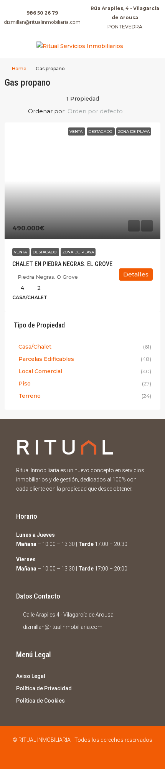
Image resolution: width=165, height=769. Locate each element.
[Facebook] (75, 755)
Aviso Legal (30, 676)
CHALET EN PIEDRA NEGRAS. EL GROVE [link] (62, 264)
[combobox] (101, 111)
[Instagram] (89, 755)
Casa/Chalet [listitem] (34, 346)
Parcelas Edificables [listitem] (46, 359)
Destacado (45, 252)
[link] (82, 181)
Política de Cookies (40, 701)
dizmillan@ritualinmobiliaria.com (42, 22)
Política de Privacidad (44, 688)
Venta (21, 252)
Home (19, 68)
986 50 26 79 (42, 13)
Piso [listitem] (24, 383)
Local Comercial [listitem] (40, 371)
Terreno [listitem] (29, 395)
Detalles (135, 274)
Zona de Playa (78, 252)
